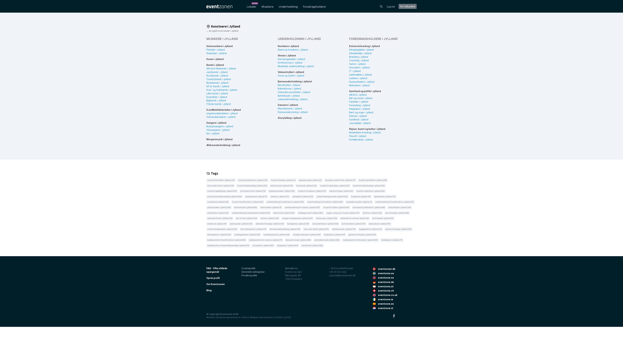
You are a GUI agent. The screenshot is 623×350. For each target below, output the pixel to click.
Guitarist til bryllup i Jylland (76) (362, 234)
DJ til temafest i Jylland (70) (354, 224)
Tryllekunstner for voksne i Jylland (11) (265, 240)
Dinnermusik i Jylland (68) (245, 207)
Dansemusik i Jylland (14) (281, 186)
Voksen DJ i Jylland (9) (216, 224)
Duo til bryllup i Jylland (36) (397, 213)
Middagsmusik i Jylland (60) (310, 213)
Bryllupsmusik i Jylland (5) (310, 180)
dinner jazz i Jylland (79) (326, 218)
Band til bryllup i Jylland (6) (341, 191)
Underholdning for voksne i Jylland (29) (302, 207)
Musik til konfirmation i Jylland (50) (247, 202)
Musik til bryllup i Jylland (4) (283, 180)
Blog (209, 290)
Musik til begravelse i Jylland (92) (222, 229)
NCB (289, 317)
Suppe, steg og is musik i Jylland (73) (342, 213)
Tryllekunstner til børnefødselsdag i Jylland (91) (228, 245)
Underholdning (288, 6)
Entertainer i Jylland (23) (218, 213)
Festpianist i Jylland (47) (334, 234)
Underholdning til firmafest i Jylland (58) (325, 202)
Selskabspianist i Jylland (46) (276, 234)
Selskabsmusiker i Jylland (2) (359, 202)
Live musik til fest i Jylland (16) (220, 186)
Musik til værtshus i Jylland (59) (370, 191)
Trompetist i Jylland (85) (263, 245)
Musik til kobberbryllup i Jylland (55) (369, 186)
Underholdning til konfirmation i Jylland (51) (394, 202)
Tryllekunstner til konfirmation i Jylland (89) (226, 240)
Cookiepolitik (248, 268)
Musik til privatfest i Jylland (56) (373, 180)
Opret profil (213, 278)
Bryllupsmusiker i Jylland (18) (282, 191)
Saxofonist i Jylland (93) (312, 245)
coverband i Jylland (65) (218, 202)
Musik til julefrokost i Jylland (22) (253, 180)
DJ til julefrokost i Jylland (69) (325, 224)
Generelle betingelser (253, 271)
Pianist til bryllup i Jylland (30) (398, 229)
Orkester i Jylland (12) (279, 196)
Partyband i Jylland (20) (303, 196)
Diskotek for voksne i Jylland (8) (355, 218)
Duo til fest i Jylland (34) (246, 218)
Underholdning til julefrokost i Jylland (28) (285, 202)
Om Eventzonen (215, 284)
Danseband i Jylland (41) (385, 196)
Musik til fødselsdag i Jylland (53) (252, 186)
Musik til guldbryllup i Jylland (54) (222, 191)
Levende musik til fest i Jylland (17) (340, 180)
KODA (280, 317)
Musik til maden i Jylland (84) (336, 207)
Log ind (391, 6)
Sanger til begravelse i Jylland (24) (297, 218)
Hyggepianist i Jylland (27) (370, 229)
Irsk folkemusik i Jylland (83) (327, 240)
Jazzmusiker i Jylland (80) (241, 224)
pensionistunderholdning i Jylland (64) (224, 196)
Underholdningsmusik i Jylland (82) (332, 196)
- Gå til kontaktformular (341, 268)
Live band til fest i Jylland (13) (253, 191)
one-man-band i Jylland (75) (316, 229)
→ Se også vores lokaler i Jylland (222, 31)
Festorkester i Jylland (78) (399, 207)
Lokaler (252, 5)
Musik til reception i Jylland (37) (312, 191)
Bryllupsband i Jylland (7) (256, 196)
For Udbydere (407, 6)
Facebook (393, 315)
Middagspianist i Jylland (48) (247, 234)
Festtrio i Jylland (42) (270, 218)
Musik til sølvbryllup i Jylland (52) (334, 186)
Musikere (268, 6)
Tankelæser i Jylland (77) (392, 240)
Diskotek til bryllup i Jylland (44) (270, 224)
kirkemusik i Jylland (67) (283, 213)
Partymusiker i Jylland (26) (219, 207)
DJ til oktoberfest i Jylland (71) (253, 229)
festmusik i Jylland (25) (306, 186)
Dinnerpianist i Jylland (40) (219, 234)
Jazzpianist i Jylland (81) (287, 245)
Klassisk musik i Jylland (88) (298, 240)
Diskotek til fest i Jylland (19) (219, 218)
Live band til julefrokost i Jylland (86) (369, 207)
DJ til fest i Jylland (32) (372, 213)
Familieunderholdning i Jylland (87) (285, 229)
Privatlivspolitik (249, 275)
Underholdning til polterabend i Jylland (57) (251, 213)
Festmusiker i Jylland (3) (270, 207)
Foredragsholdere (314, 6)
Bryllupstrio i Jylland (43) (298, 224)
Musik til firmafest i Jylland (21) (221, 180)
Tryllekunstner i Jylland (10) (344, 229)
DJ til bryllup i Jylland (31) (383, 218)
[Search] (381, 6)
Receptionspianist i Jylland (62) (307, 234)
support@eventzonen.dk (342, 275)
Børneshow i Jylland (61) (380, 224)
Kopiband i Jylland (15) (361, 196)
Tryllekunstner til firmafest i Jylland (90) (360, 240)
